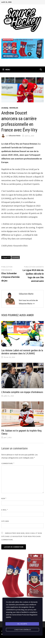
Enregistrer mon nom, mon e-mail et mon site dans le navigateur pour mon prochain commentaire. (21, 536)
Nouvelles (13, 108)
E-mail (4, 510)
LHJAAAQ (4, 108)
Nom (3, 498)
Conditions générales (22, 630)
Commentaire (7, 463)
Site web (5, 521)
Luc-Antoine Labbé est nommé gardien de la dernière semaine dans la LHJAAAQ (22, 352)
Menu (7, 69)
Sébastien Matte (15, 136)
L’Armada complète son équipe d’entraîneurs (22, 392)
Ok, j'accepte (22, 624)
